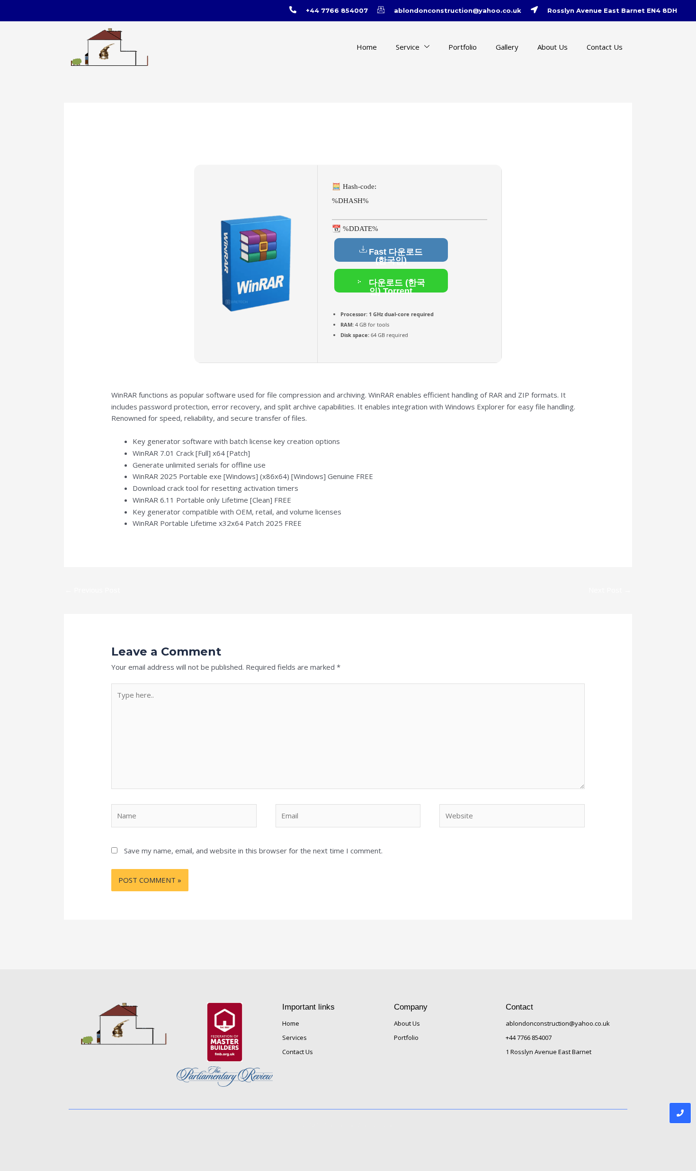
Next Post (610, 589)
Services (294, 1037)
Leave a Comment (140, 145)
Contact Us (605, 47)
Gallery (507, 47)
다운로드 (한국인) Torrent (395, 285)
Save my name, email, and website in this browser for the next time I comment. (253, 850)
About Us (552, 47)
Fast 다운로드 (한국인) (396, 254)
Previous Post (92, 589)
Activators (193, 145)
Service (407, 47)
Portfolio (462, 47)
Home (367, 47)
